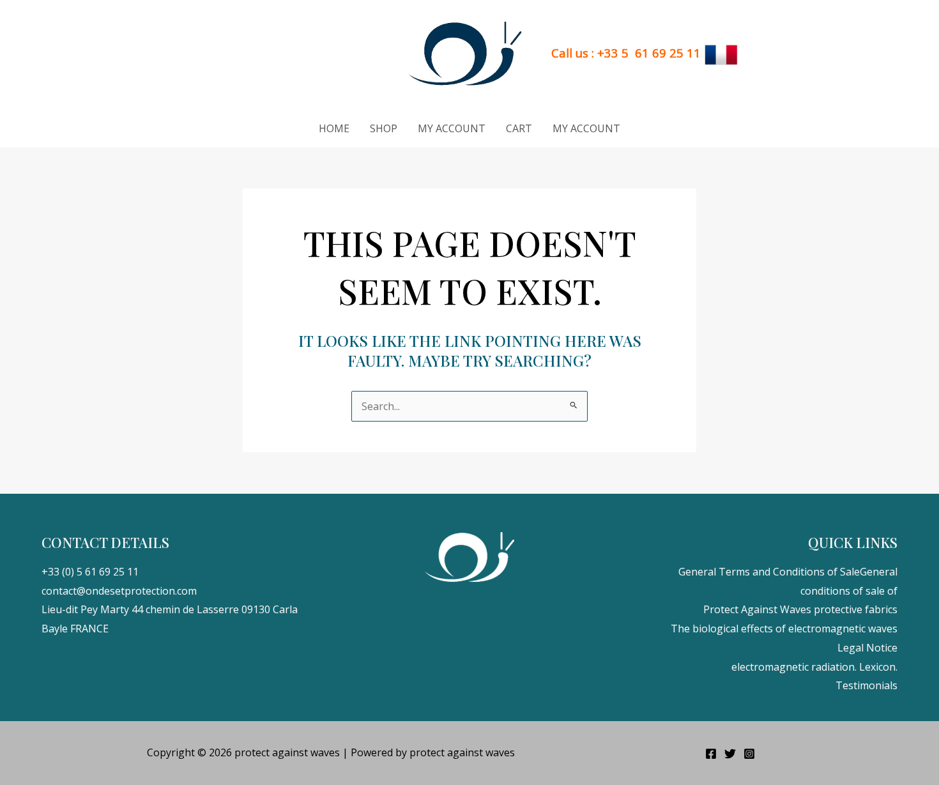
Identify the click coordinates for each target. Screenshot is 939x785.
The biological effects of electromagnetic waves (784, 628)
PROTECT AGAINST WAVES (313, 54)
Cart (519, 128)
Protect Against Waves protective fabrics (800, 609)
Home (334, 128)
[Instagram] (749, 753)
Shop (383, 128)
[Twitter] (730, 753)
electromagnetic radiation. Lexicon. (814, 667)
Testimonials (866, 685)
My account (451, 128)
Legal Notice (867, 648)
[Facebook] (711, 753)
